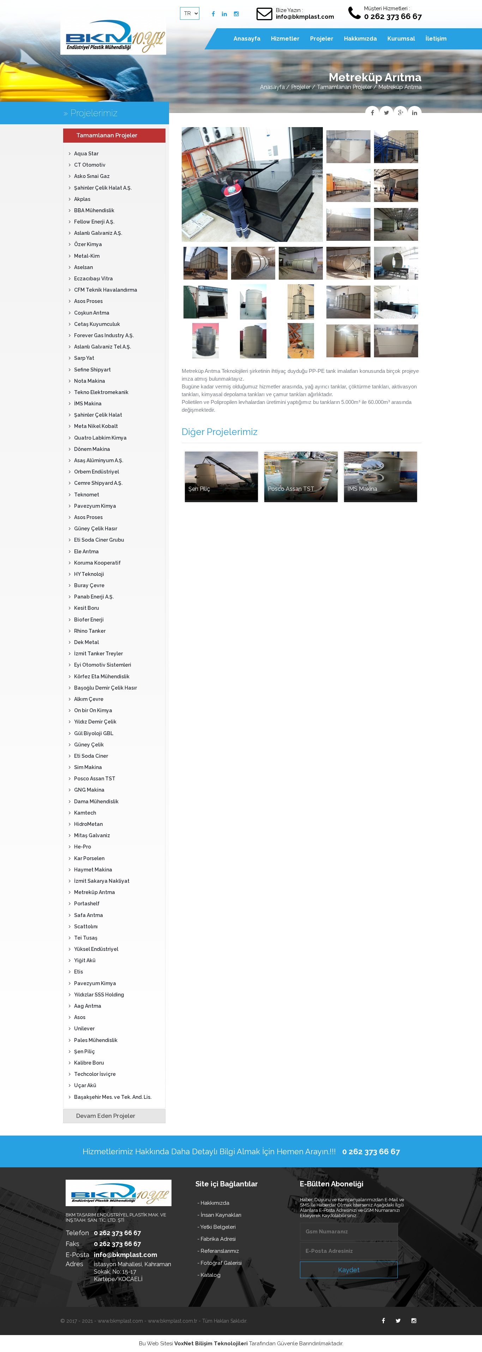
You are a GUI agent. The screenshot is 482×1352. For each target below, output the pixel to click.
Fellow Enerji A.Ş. (94, 222)
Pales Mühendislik (96, 1040)
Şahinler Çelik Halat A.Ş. (103, 188)
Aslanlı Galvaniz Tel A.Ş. (102, 347)
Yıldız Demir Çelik (95, 722)
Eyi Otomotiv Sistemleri (102, 665)
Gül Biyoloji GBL (93, 733)
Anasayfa (272, 87)
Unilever (84, 1028)
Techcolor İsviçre (95, 1074)
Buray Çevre (89, 585)
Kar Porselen (89, 858)
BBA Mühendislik (94, 210)
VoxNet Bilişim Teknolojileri (211, 1343)
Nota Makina (89, 381)
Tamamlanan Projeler (344, 87)
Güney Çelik (89, 745)
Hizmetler (285, 38)
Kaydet (349, 1270)
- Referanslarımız (218, 1251)
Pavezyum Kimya (95, 506)
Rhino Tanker (90, 631)
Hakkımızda (360, 38)
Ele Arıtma (86, 551)
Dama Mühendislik (96, 801)
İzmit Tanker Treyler (98, 653)
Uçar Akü (85, 1085)
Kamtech (85, 813)
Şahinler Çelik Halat (98, 415)
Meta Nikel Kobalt (96, 426)
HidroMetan (88, 824)
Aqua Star (86, 153)
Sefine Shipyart (92, 370)
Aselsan (83, 267)
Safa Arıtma (88, 915)
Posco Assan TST (94, 778)
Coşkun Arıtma (91, 313)
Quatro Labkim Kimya (100, 438)
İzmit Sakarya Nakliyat (101, 881)
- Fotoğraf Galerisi (219, 1263)
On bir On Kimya (93, 710)
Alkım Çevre (88, 699)
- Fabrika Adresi (216, 1239)
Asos (79, 1017)
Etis (78, 972)
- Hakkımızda (213, 1203)
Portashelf (87, 903)
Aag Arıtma (87, 1006)
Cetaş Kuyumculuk (97, 324)
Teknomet (86, 495)
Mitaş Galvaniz (92, 835)
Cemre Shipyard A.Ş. (98, 483)
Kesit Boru (86, 608)
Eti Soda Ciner (91, 756)
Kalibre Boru (89, 1063)
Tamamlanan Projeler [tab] (107, 135)
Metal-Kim (87, 256)
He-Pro (82, 847)
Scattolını (86, 926)
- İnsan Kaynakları (219, 1215)
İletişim (436, 38)
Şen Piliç (84, 1051)
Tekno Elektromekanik (101, 392)
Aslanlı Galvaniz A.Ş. (98, 233)
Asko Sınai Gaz (92, 176)
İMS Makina (88, 403)
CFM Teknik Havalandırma (105, 290)
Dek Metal (86, 642)
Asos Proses (88, 301)
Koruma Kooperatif (97, 563)
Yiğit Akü (85, 960)
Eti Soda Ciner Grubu (99, 540)
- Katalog (209, 1275)
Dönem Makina (92, 449)
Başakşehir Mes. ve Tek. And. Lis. (112, 1097)
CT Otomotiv (90, 165)
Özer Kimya (88, 244)
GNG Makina (89, 790)
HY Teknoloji (89, 574)
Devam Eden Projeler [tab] (105, 1115)
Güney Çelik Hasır (95, 528)
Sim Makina (88, 767)
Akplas (82, 199)
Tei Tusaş (85, 938)
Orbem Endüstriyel (96, 472)
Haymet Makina (93, 869)
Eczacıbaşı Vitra (93, 278)
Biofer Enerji (89, 620)
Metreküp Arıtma (94, 892)
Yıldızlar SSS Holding (99, 994)
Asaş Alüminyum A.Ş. (98, 460)
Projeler (301, 87)
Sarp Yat (84, 358)
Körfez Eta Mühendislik (101, 676)
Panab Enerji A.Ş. (94, 597)
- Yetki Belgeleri (216, 1227)
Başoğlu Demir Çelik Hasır (105, 688)
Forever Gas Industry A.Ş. (104, 335)
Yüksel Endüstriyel (96, 949)
